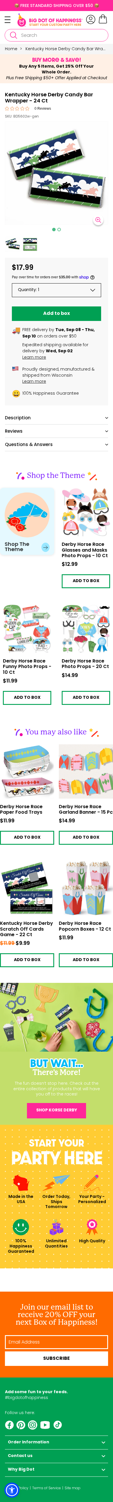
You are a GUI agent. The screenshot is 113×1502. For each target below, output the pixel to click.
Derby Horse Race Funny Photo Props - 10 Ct (26, 611)
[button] (12, 244)
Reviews (14, 431)
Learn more (34, 357)
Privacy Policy (16, 1487)
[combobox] (56, 35)
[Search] (13, 35)
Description (18, 418)
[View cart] (103, 23)
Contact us (20, 1456)
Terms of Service (46, 1487)
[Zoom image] (98, 220)
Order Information (28, 1442)
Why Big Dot (21, 1469)
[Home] (50, 19)
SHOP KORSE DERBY (56, 1110)
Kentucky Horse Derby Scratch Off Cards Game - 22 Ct (26, 929)
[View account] (90, 19)
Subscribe (56, 1358)
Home (11, 49)
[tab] (54, 229)
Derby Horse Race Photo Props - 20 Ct (82, 608)
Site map (73, 1487)
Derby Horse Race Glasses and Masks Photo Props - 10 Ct (82, 494)
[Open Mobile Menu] (11, 19)
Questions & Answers (29, 444)
